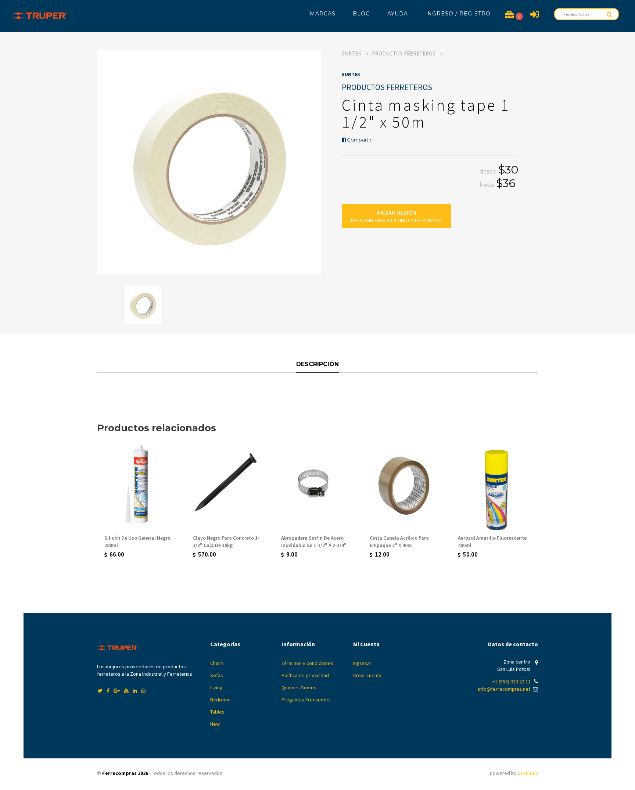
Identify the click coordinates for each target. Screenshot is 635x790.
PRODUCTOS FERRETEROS (404, 53)
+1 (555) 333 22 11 (511, 681)
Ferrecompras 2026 (125, 773)
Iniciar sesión (396, 213)
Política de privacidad (305, 675)
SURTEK (352, 53)
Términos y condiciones (307, 663)
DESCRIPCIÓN (317, 364)
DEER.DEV (528, 773)
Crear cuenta (367, 675)
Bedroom (220, 699)
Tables (217, 711)
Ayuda (397, 13)
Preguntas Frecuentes (306, 699)
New (215, 724)
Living (216, 687)
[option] (209, 162)
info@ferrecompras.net (504, 689)
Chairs (217, 663)
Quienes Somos (298, 687)
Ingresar (362, 663)
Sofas (216, 675)
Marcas (323, 13)
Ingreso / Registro (458, 13)
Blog (361, 13)
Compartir (359, 140)
